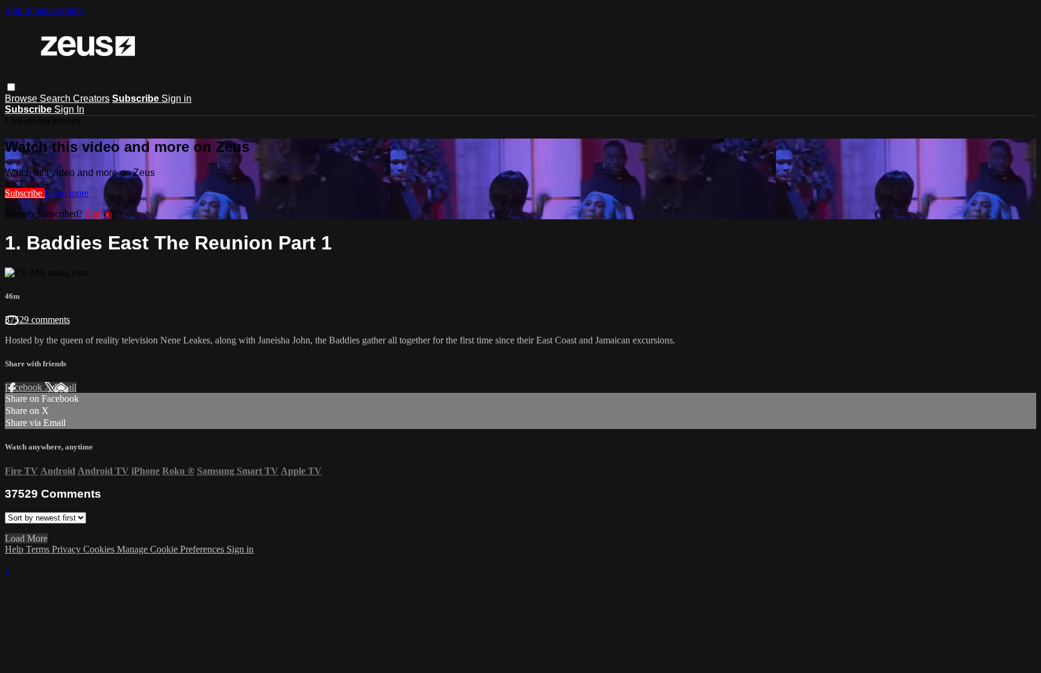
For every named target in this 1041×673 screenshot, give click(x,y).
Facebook (25, 387)
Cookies (100, 549)
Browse (22, 98)
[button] (11, 87)
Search (56, 98)
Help (15, 549)
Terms (39, 549)
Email (65, 387)
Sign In (69, 109)
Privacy (67, 549)
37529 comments (37, 320)
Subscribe (25, 193)
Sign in (176, 98)
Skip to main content (44, 10)
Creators (91, 98)
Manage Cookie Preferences (172, 549)
